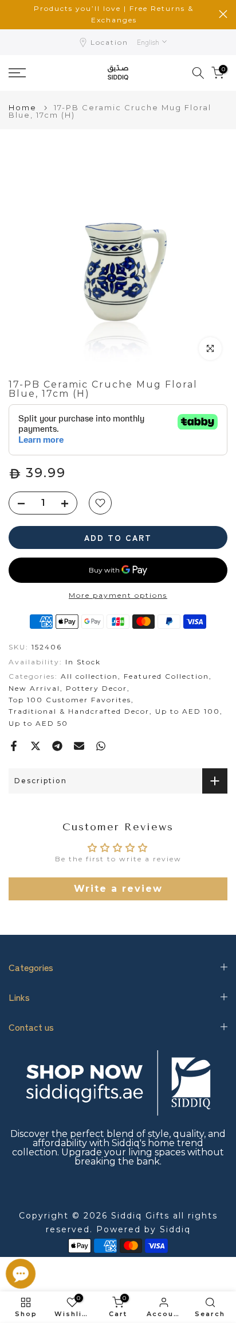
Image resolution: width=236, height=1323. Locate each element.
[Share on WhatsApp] (101, 746)
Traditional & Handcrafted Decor (79, 711)
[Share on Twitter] (35, 746)
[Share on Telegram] (57, 746)
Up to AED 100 (187, 711)
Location (109, 42)
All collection (89, 676)
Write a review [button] (118, 888)
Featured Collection (166, 676)
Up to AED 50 (38, 723)
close (223, 14)
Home (23, 107)
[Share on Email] (79, 746)
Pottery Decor (96, 688)
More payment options (118, 595)
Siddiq (175, 1229)
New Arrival (34, 688)
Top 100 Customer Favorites (70, 699)
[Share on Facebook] (14, 746)
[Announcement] (113, 14)
